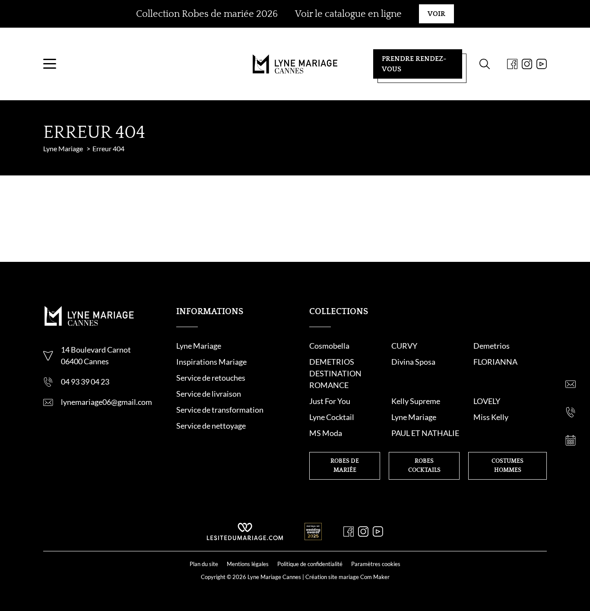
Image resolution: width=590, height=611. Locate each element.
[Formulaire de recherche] (484, 64)
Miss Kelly (490, 417)
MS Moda (325, 433)
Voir (436, 14)
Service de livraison (208, 393)
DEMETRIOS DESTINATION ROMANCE (335, 373)
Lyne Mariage (198, 345)
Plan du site (204, 563)
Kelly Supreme (415, 401)
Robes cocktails (424, 466)
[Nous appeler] (570, 412)
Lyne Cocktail (331, 417)
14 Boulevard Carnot (96, 349)
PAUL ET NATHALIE (425, 433)
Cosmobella (329, 345)
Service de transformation (219, 409)
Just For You (329, 401)
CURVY (404, 345)
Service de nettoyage (211, 425)
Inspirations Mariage (211, 361)
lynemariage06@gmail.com (106, 402)
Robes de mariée (344, 466)
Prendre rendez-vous (414, 64)
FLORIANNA (495, 361)
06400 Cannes (85, 361)
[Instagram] (527, 64)
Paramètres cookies (375, 563)
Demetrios (491, 345)
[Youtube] (541, 64)
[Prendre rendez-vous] (570, 440)
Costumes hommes (507, 466)
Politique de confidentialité (310, 563)
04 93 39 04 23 (85, 381)
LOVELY (486, 401)
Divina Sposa (413, 361)
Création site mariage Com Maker (347, 576)
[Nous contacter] (570, 384)
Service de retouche (209, 377)
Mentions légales (248, 563)
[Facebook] (512, 64)
